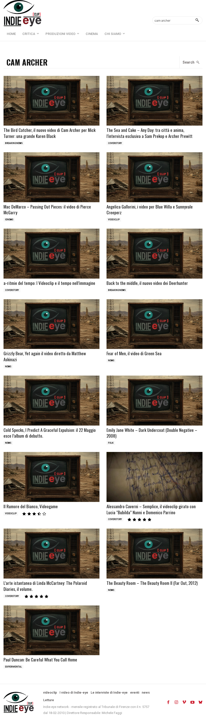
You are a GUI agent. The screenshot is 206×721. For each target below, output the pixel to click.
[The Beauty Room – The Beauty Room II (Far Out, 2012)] (154, 554)
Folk (111, 443)
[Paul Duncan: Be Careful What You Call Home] (51, 630)
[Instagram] (176, 702)
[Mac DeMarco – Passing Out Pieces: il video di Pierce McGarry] (51, 177)
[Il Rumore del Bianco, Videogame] (51, 477)
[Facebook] (168, 702)
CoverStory (115, 143)
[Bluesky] (200, 702)
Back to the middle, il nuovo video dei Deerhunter (147, 283)
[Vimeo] (184, 702)
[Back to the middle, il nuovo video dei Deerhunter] (154, 254)
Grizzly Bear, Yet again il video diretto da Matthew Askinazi (45, 356)
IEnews (9, 219)
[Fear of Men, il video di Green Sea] (154, 324)
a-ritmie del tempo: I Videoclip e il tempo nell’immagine (49, 283)
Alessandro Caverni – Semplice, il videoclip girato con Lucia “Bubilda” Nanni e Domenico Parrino (151, 509)
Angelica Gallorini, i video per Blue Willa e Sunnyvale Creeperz (150, 209)
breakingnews (14, 143)
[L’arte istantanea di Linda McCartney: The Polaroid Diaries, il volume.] (51, 554)
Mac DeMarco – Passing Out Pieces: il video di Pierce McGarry (47, 209)
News (8, 366)
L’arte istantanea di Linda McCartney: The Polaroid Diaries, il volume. (45, 586)
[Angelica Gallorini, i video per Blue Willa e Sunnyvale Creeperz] (154, 177)
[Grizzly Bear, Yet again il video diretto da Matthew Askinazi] (51, 324)
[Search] (197, 20)
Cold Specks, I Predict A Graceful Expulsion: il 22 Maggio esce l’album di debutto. (50, 433)
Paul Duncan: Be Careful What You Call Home (40, 659)
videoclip (114, 219)
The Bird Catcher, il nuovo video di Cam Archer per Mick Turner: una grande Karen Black (49, 133)
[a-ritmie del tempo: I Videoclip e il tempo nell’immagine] (51, 254)
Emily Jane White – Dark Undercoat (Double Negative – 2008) (152, 433)
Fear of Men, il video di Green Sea (134, 353)
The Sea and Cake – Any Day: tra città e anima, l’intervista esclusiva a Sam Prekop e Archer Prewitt (149, 133)
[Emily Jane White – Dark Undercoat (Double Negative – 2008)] (154, 401)
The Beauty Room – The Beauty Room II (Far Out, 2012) (152, 583)
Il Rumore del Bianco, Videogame (31, 506)
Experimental (13, 666)
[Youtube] (192, 702)
